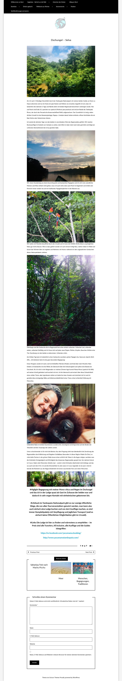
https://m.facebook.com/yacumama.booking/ (61, 533)
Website (32, 644)
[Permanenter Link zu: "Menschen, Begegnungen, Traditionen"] (83, 568)
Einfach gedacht (28, 6)
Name (31, 628)
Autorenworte (60, 6)
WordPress (76, 677)
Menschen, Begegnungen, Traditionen (83, 581)
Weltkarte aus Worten (42, 6)
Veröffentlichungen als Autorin (20, 11)
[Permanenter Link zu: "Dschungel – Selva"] (61, 71)
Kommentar (34, 605)
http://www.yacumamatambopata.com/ (61, 538)
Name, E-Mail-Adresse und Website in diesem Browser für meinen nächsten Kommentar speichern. (61, 655)
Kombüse (13, 6)
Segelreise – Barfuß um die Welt (36, 2)
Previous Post (34, 552)
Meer (61, 579)
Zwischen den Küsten (59, 2)
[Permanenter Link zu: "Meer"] (61, 568)
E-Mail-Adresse (35, 636)
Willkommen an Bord (17, 2)
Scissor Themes (54, 677)
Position (73, 6)
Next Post (88, 552)
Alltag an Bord (73, 2)
